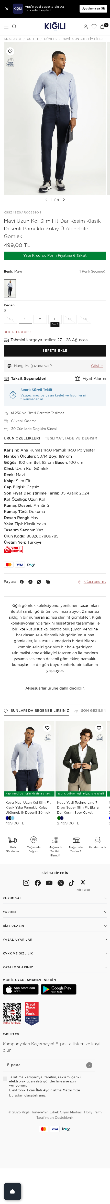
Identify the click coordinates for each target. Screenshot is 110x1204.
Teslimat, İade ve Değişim (71, 438)
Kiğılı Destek (95, 581)
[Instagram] (26, 884)
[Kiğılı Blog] (83, 884)
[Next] (64, 199)
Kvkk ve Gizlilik (18, 953)
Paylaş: (10, 582)
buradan (16, 1095)
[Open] (12, 1191)
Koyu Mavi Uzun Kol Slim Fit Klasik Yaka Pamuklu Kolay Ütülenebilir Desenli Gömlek (28, 807)
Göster (97, 366)
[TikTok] (71, 884)
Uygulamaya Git (93, 8)
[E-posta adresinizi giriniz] (89, 1065)
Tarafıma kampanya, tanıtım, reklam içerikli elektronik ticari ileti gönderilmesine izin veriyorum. (45, 1082)
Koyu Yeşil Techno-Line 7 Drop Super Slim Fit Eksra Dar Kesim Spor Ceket (77, 807)
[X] (31, 582)
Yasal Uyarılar (17, 939)
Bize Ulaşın (13, 925)
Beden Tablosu (17, 332)
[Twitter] (61, 884)
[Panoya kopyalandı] (49, 582)
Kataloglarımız (18, 967)
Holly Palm (93, 1112)
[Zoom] (55, 119)
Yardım (9, 912)
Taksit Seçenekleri (29, 379)
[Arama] (14, 27)
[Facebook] (23, 582)
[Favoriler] (94, 27)
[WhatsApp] (40, 582)
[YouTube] (49, 884)
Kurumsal (12, 898)
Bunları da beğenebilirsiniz (39, 711)
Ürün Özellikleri (22, 438)
